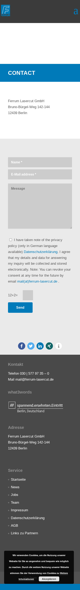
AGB (14, 526)
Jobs (14, 495)
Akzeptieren (49, 579)
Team (15, 503)
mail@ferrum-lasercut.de (34, 379)
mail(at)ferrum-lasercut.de (37, 281)
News (15, 487)
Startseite (18, 479)
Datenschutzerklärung (40, 252)
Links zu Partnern (24, 533)
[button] (21, 346)
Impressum (19, 510)
